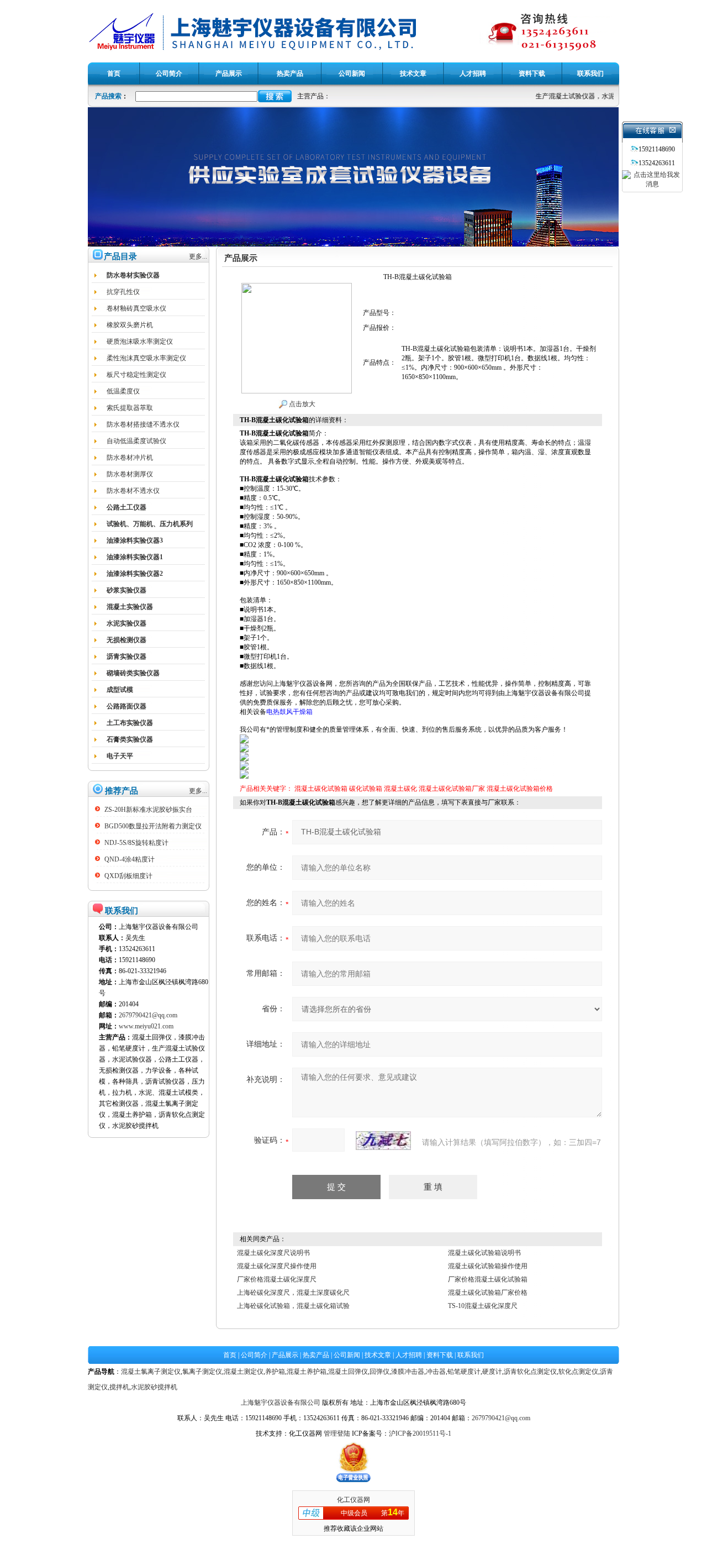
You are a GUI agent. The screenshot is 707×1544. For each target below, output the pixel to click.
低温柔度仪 (123, 391)
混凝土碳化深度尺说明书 (273, 1253)
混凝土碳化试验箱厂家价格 (487, 1292)
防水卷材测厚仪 (130, 474)
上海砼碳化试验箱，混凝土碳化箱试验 (293, 1306)
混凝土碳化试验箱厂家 (452, 788)
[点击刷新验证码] (383, 1140)
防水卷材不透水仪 (133, 491)
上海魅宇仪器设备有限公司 (280, 1402)
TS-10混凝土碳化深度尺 (483, 1306)
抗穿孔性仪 (123, 292)
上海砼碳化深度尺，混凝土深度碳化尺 (293, 1292)
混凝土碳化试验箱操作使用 (487, 1266)
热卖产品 (316, 1355)
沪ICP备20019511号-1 (420, 1433)
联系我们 (470, 1355)
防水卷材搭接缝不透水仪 (143, 424)
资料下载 (439, 1355)
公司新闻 (347, 1355)
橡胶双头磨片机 (130, 325)
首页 (229, 1355)
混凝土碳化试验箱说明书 (484, 1253)
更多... (198, 256)
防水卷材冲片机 (130, 457)
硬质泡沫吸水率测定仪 (140, 341)
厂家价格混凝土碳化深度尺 (276, 1279)
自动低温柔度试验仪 (136, 441)
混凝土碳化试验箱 (320, 788)
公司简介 (254, 1355)
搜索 (274, 96)
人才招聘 (408, 1355)
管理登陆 (337, 1433)
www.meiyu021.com (146, 1026)
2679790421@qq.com (148, 1015)
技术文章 (378, 1355)
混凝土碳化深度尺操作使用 (276, 1266)
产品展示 (285, 1355)
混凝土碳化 (400, 788)
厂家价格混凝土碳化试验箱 (487, 1279)
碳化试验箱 (365, 788)
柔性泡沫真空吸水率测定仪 (146, 358)
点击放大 (301, 404)
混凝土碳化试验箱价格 (520, 788)
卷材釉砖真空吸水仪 (136, 308)
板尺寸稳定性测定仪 (136, 375)
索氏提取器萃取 (130, 408)
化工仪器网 (353, 1500)
